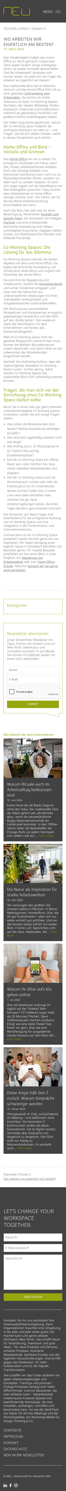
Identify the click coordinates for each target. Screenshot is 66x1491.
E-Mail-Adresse (17, 1248)
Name (11, 1237)
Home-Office (18, 159)
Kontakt (11, 1442)
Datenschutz (15, 1448)
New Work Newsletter (24, 1455)
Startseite (10, 1174)
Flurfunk (9, 222)
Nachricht (13, 1258)
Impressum (13, 1436)
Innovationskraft (50, 284)
